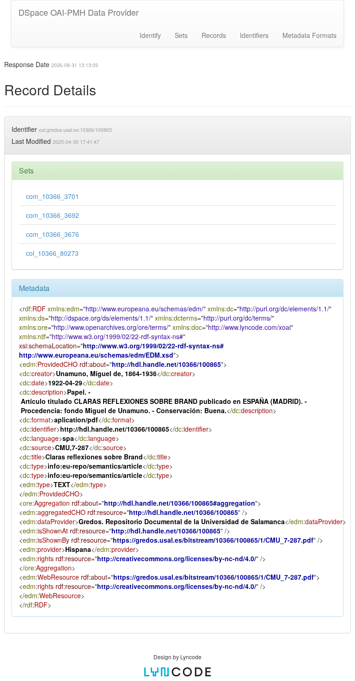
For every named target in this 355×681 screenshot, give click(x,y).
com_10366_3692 (52, 215)
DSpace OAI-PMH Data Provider (78, 12)
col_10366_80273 (52, 253)
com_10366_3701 (52, 196)
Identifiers (254, 35)
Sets (181, 35)
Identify (150, 35)
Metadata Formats (309, 35)
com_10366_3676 (52, 234)
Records (214, 35)
